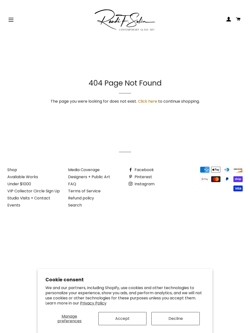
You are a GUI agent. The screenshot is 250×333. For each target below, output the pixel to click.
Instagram (144, 184)
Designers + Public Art (89, 177)
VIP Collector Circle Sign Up (33, 191)
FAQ (72, 184)
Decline (175, 318)
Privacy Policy (93, 303)
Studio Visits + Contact (28, 198)
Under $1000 (19, 184)
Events (13, 205)
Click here (147, 101)
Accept (122, 318)
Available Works (22, 177)
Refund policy (81, 198)
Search (75, 205)
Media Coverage (84, 170)
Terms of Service (84, 191)
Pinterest (143, 177)
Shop (12, 170)
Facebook (144, 170)
